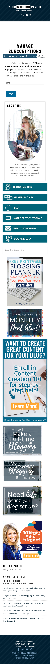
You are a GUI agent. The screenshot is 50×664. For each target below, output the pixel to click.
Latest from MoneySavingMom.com (18, 582)
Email (8, 82)
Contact (30, 641)
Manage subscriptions (13, 570)
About (23, 641)
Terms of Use (30, 643)
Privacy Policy (19, 643)
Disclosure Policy (21, 646)
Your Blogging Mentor (25, 7)
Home (18, 641)
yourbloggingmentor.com (27, 653)
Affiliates (31, 646)
